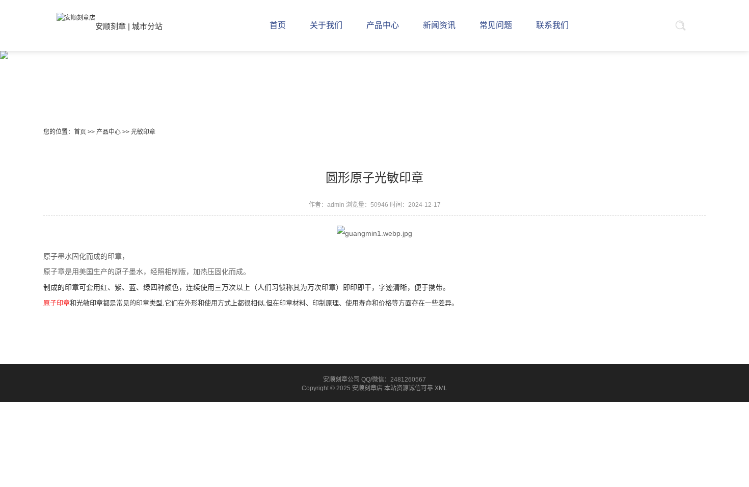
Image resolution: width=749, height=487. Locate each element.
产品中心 (108, 132)
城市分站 (147, 26)
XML (441, 388)
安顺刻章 (110, 26)
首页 (80, 132)
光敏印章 (143, 132)
